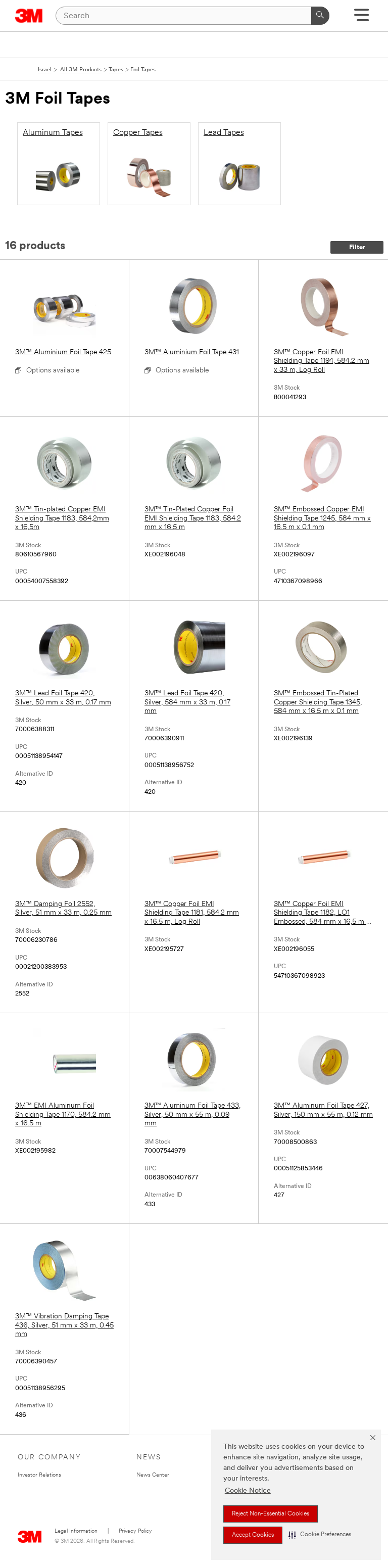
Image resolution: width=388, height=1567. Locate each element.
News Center (152, 1475)
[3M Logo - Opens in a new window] (29, 15)
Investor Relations (39, 1475)
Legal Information (76, 1531)
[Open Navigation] (361, 18)
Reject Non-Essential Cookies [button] (270, 1514)
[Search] (320, 16)
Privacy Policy (135, 1531)
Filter (357, 247)
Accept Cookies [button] (253, 1535)
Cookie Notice (248, 1491)
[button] (319, 1535)
